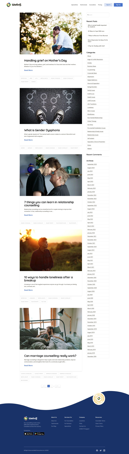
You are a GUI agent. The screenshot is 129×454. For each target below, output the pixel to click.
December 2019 (91, 319)
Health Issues (91, 97)
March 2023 (90, 185)
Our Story (90, 124)
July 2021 (89, 253)
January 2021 (91, 274)
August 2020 (91, 291)
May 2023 (90, 178)
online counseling (55, 78)
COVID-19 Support (84, 429)
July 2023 (89, 171)
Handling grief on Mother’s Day (45, 60)
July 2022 (89, 212)
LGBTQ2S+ (30, 148)
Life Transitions (91, 104)
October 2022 (91, 202)
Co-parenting (91, 70)
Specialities (67, 426)
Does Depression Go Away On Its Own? (98, 40)
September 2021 (92, 247)
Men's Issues (91, 111)
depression (24, 78)
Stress (89, 145)
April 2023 (90, 181)
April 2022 (90, 222)
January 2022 (91, 233)
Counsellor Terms (100, 421)
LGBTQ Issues (91, 100)
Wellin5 (89, 148)
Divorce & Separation (93, 83)
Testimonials (54, 423)
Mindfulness (90, 114)
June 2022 (90, 216)
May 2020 (90, 301)
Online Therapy (91, 121)
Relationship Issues (92, 135)
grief (31, 78)
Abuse (89, 56)
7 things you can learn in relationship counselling (49, 203)
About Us (53, 421)
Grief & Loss (90, 94)
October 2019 (91, 325)
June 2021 (90, 257)
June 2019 (90, 339)
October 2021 (91, 243)
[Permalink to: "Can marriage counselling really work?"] (51, 329)
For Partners (67, 423)
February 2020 (91, 312)
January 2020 (91, 315)
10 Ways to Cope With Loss (96, 31)
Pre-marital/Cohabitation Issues (96, 128)
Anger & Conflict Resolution (95, 59)
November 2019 (91, 322)
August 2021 (91, 250)
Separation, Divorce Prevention (96, 142)
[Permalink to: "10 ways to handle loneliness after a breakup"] (51, 250)
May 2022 (90, 219)
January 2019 (91, 353)
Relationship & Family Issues (95, 131)
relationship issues (61, 223)
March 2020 (90, 308)
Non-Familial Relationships (94, 118)
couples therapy (39, 373)
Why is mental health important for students (97, 26)
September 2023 (92, 164)
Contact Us (82, 426)
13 (56, 386)
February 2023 (91, 188)
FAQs (80, 423)
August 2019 (91, 332)
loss (36, 78)
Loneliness (90, 107)
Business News (91, 66)
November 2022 (91, 198)
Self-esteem (90, 138)
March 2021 (90, 267)
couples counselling (26, 373)
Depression (90, 76)
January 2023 (91, 192)
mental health (44, 78)
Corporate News (92, 73)
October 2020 (91, 284)
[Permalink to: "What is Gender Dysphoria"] (51, 106)
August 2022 (91, 209)
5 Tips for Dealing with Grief (96, 46)
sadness (33, 81)
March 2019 (90, 346)
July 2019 (89, 336)
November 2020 (91, 281)
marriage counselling (65, 373)
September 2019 (92, 329)
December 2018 (91, 356)
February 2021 (91, 270)
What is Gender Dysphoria (42, 130)
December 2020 (91, 277)
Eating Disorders (92, 87)
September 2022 (92, 205)
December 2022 (91, 195)
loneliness (32, 298)
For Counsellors (68, 421)
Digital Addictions (92, 80)
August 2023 (91, 168)
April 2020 (90, 305)
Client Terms (98, 423)
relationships (72, 223)
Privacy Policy (99, 426)
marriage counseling (51, 373)
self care (43, 301)
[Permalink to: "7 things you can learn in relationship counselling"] (51, 175)
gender (23, 148)
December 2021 (91, 236)
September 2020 (92, 288)
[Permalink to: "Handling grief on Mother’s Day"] (51, 33)
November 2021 (91, 240)
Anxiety (89, 63)
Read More (28, 70)
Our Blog (53, 426)
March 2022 (90, 226)
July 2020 (89, 295)
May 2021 (90, 260)
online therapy (24, 81)
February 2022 (91, 229)
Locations (82, 421)
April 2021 (90, 264)
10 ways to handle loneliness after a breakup (48, 278)
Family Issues (91, 90)
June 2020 (90, 298)
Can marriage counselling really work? (50, 356)
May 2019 (90, 343)
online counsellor (68, 78)
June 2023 (90, 174)
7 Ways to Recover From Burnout (98, 35)
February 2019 (91, 349)
